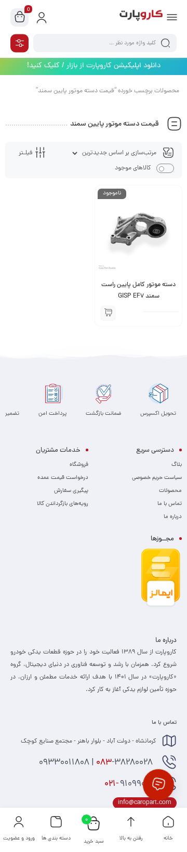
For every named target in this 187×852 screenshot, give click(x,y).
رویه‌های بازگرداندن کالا (62, 504)
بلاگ (176, 465)
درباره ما (173, 517)
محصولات (170, 491)
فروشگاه (79, 465)
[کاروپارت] (141, 17)
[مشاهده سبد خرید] (20, 18)
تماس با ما (169, 504)
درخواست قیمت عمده (62, 478)
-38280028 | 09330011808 (97, 763)
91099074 (130, 784)
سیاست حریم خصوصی (157, 478)
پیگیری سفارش (71, 491)
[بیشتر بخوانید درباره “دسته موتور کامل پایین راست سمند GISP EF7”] (108, 313)
